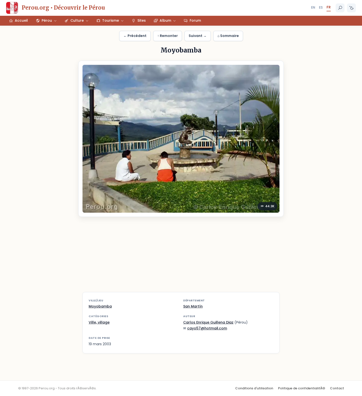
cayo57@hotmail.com (207, 328)
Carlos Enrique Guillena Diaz (208, 322)
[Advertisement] (181, 257)
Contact (337, 388)
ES (321, 7)
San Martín (193, 306)
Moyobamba (100, 306)
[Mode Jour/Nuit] (351, 7)
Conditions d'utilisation (254, 388)
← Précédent (135, 35)
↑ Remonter (167, 35)
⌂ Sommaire (228, 35)
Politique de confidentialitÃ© (301, 388)
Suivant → (198, 35)
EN (313, 7)
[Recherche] (340, 7)
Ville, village (99, 322)
